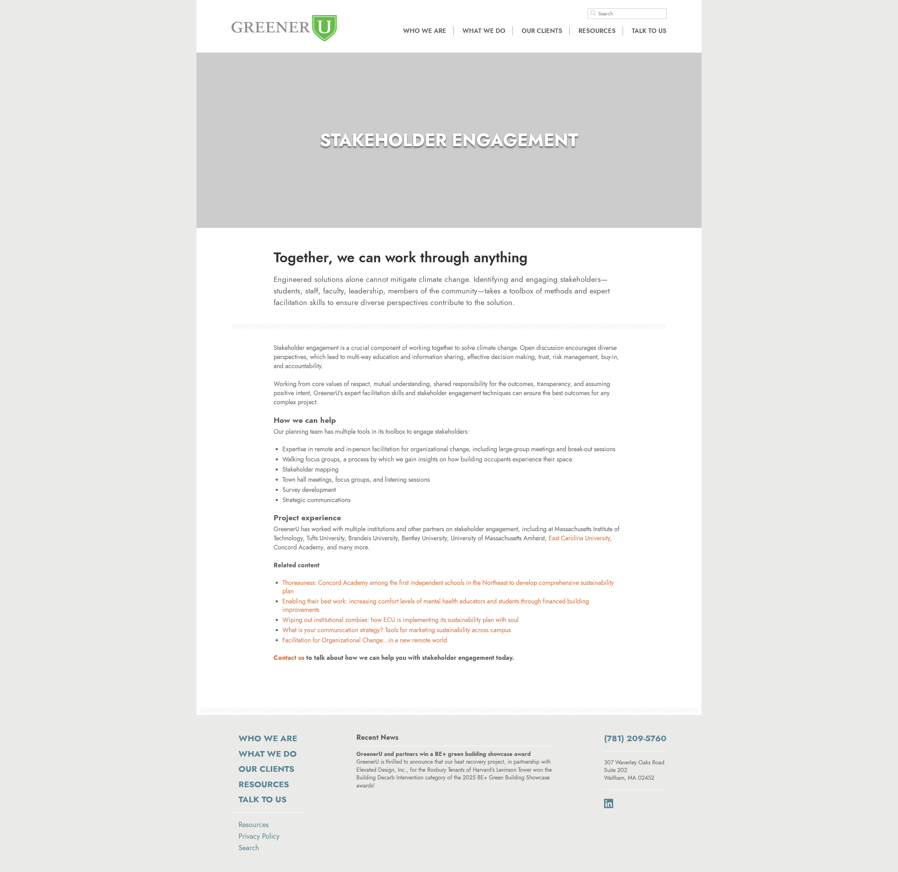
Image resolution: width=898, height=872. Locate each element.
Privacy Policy (259, 836)
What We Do (483, 30)
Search (249, 848)
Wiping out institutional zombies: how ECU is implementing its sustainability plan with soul (400, 620)
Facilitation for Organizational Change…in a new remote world (364, 640)
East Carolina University (579, 538)
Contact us (289, 658)
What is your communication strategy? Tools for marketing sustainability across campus (396, 630)
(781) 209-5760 (635, 738)
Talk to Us (649, 30)
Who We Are (424, 30)
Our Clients (542, 30)
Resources (597, 30)
